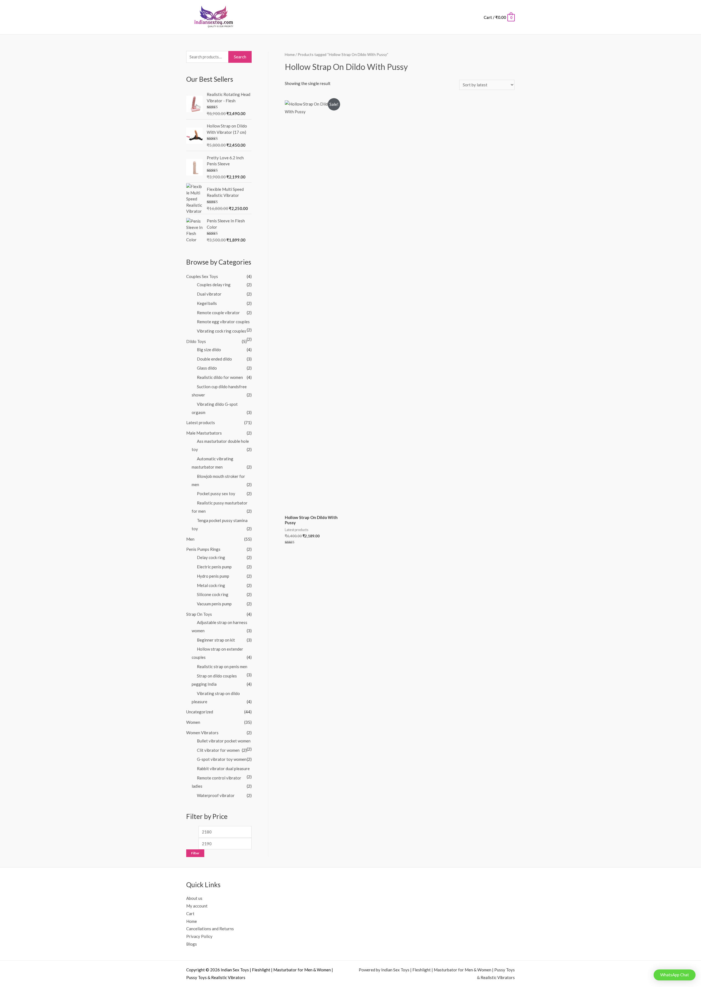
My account (197, 905)
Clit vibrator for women (218, 750)
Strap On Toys (199, 614)
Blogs (191, 943)
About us (194, 898)
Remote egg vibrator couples (223, 321)
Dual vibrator (209, 293)
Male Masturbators (204, 432)
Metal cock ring (211, 585)
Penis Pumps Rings (203, 549)
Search (240, 56)
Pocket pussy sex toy (216, 493)
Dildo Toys (196, 341)
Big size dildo (209, 349)
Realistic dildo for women (220, 377)
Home (290, 54)
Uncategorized (199, 711)
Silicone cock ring (212, 594)
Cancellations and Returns (210, 928)
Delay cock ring (211, 557)
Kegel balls (207, 303)
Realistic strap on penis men (222, 666)
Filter (195, 853)
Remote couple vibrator (218, 312)
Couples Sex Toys (202, 276)
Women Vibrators (202, 732)
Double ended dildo (214, 358)
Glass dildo (207, 367)
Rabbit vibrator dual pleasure (223, 768)
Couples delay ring (214, 284)
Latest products (200, 422)
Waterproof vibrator (216, 795)
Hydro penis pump (213, 576)
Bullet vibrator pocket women (224, 740)
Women (193, 722)
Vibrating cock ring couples (221, 330)
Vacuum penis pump (214, 603)
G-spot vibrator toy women (221, 759)
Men (190, 539)
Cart (190, 913)
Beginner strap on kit (216, 639)
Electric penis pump (214, 566)
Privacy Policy (199, 936)
